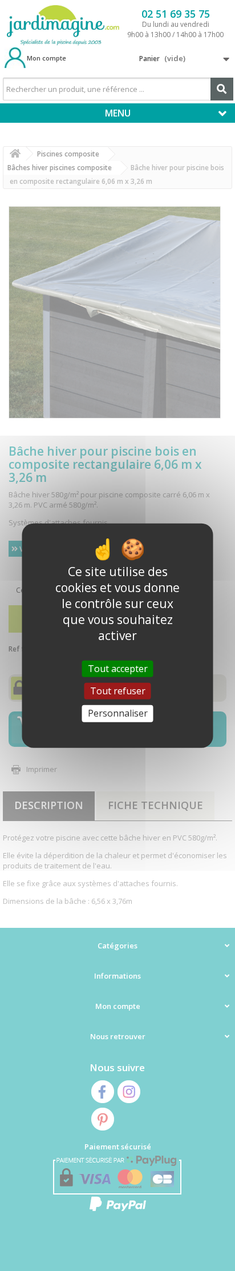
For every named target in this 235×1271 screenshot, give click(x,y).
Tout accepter (118, 668)
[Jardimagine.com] (63, 25)
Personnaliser (118, 713)
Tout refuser (117, 691)
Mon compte (46, 58)
